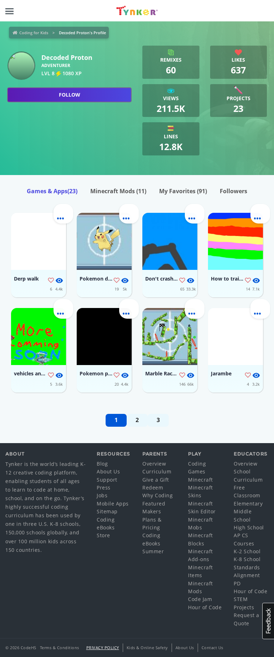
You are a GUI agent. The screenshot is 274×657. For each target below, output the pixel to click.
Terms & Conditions (59, 647)
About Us (108, 471)
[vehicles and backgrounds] (38, 336)
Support (107, 479)
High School (249, 527)
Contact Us (212, 647)
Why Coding (157, 495)
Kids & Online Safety (147, 647)
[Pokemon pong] (104, 336)
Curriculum (156, 471)
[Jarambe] (235, 336)
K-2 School (247, 551)
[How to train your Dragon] (235, 241)
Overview (154, 463)
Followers (233, 191)
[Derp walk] (38, 241)
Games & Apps (52, 191)
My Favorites (183, 191)
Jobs (102, 495)
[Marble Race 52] (169, 336)
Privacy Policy (102, 647)
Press (104, 487)
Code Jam (200, 599)
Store (103, 535)
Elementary (248, 503)
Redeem (152, 487)
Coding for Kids (33, 32)
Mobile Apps (113, 503)
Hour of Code (205, 607)
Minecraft (200, 479)
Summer (153, 551)
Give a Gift (155, 479)
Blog (102, 463)
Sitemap (107, 511)
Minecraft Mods (118, 191)
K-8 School (247, 559)
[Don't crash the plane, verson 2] (169, 241)
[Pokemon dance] (104, 241)
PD (237, 583)
